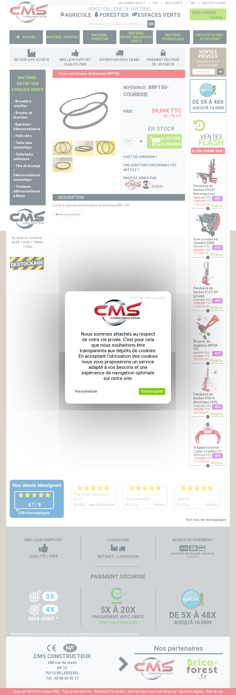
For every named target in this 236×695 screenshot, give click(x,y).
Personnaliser (86, 391)
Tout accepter (152, 391)
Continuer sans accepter (147, 298)
